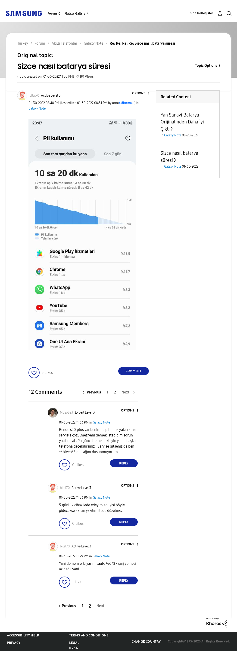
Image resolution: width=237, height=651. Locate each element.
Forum (52, 13)
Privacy (13, 643)
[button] (141, 93)
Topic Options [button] (206, 65)
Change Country (146, 642)
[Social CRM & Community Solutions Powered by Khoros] (216, 622)
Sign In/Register (201, 13)
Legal (74, 643)
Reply (123, 463)
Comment (133, 371)
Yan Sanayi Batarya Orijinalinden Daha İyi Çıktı (182, 122)
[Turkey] (24, 13)
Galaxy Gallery (75, 13)
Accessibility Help (23, 635)
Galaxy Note (37, 109)
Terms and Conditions (89, 635)
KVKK (73, 648)
